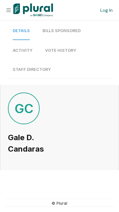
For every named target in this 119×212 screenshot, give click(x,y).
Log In (106, 10)
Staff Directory (32, 69)
